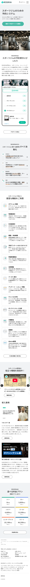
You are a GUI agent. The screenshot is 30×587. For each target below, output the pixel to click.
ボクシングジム (12, 568)
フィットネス (4, 565)
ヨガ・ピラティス (5, 567)
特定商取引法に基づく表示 (21, 556)
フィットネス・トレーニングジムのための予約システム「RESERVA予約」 (14, 542)
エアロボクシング (13, 567)
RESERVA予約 (3, 539)
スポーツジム (10, 565)
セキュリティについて (6, 558)
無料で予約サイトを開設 (13, 24)
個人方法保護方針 (5, 556)
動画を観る (9, 395)
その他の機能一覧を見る (15, 356)
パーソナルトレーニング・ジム (21, 565)
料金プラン (3, 551)
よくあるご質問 (4, 553)
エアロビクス (21, 567)
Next (28, 385)
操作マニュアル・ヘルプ (20, 553)
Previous (1, 386)
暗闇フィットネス (5, 568)
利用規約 (17, 554)
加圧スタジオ (20, 568)
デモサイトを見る (15, 132)
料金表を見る (15, 532)
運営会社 (3, 575)
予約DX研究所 (4, 554)
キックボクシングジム (6, 570)
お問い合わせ (18, 551)
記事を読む (7, 438)
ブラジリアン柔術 (15, 570)
